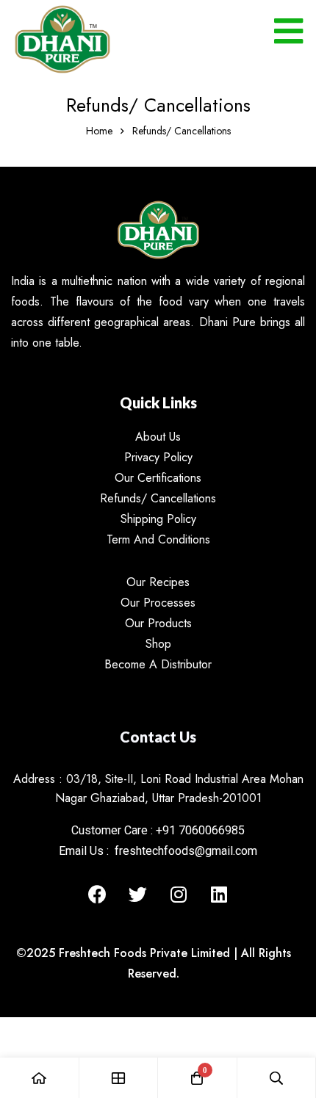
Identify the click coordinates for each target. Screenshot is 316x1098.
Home (99, 130)
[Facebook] (97, 894)
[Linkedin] (219, 894)
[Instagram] (178, 894)
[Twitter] (138, 894)
